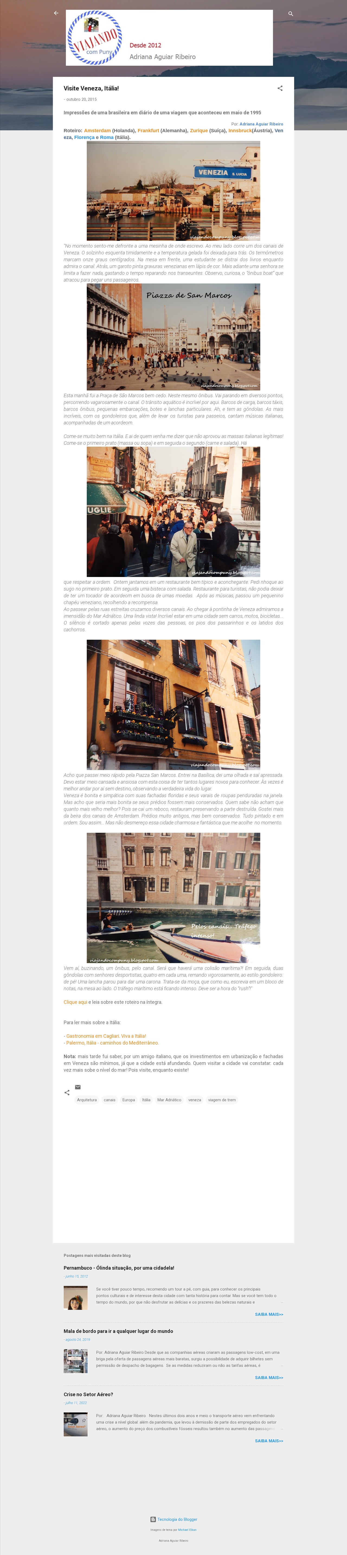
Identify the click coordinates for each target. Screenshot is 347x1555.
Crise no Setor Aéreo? (88, 1394)
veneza (194, 1099)
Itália (146, 1099)
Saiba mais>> (269, 1314)
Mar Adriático (169, 1099)
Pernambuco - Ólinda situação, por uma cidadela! (119, 1268)
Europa (129, 1099)
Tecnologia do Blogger (176, 1519)
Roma (107, 137)
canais (109, 1099)
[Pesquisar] (291, 15)
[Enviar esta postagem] (78, 1089)
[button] (280, 89)
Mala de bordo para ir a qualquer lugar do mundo (118, 1331)
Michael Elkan (187, 1530)
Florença (84, 137)
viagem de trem (222, 1099)
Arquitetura (87, 1099)
